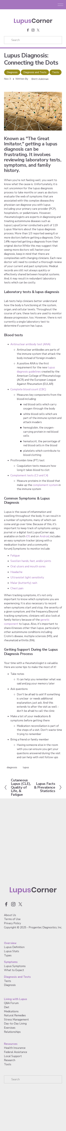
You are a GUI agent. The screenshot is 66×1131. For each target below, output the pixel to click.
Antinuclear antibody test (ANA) (30, 344)
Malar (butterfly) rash (23, 583)
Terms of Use (12, 919)
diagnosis (12, 767)
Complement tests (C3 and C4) (29, 475)
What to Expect (14, 970)
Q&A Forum (11, 1003)
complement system (45, 485)
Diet (6, 1007)
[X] (38, 30)
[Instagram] (33, 30)
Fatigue (15, 555)
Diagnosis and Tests (34, 72)
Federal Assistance (15, 1052)
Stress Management (16, 1019)
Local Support (13, 1056)
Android (44, 536)
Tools (7, 1064)
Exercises (9, 1028)
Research (9, 1060)
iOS (28, 536)
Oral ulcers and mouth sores (27, 566)
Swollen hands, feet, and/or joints (30, 561)
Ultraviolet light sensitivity (27, 577)
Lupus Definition (14, 947)
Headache (16, 572)
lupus (26, 767)
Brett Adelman (40, 79)
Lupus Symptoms (15, 966)
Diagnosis (12, 72)
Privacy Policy (12, 923)
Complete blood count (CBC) (28, 389)
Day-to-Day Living (15, 1023)
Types (8, 955)
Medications (11, 1011)
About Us (10, 915)
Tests (55, 72)
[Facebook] (27, 30)
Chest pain (16, 588)
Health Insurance (14, 1048)
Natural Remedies (15, 1015)
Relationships (12, 1032)
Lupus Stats (11, 951)
